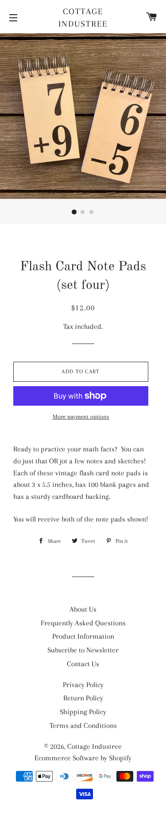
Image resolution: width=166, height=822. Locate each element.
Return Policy (83, 698)
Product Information (83, 636)
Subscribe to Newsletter (83, 650)
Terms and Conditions (83, 725)
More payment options (81, 416)
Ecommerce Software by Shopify (83, 758)
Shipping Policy (83, 711)
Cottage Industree (83, 18)
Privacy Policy (83, 684)
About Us (83, 609)
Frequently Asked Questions (83, 623)
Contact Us (83, 664)
